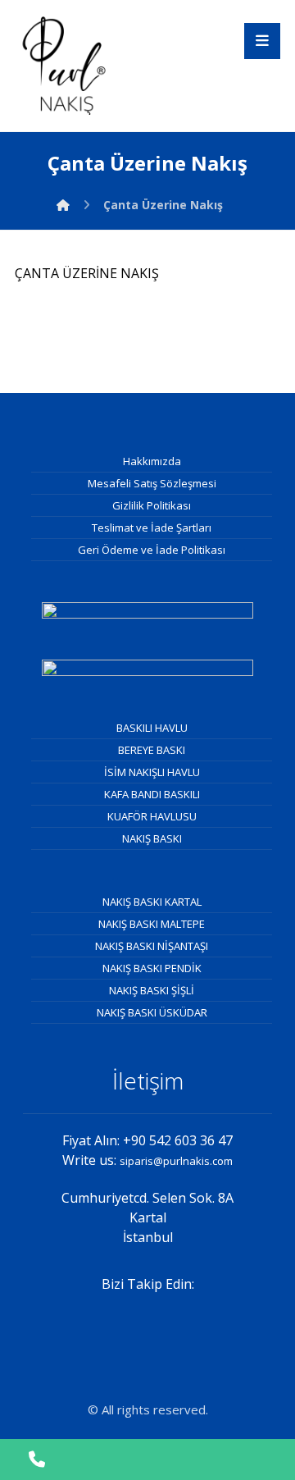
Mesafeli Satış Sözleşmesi (152, 483)
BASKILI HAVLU (152, 727)
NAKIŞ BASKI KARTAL (152, 901)
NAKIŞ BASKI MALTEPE (151, 923)
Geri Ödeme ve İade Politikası (151, 549)
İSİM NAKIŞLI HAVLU (152, 772)
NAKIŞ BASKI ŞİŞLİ (151, 990)
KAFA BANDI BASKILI (152, 794)
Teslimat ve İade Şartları (151, 527)
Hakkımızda (152, 461)
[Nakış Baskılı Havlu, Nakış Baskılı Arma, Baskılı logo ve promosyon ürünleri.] (64, 65)
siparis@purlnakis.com (176, 1160)
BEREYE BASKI (151, 749)
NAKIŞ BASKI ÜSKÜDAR (152, 1012)
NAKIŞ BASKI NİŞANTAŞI (151, 946)
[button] (262, 41)
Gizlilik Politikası (151, 505)
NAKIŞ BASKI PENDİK (152, 968)
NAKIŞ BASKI (152, 838)
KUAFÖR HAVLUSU (152, 816)
